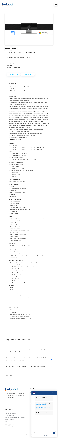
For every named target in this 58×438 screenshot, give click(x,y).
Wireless (47, 403)
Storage (48, 406)
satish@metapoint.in (11, 393)
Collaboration (39, 406)
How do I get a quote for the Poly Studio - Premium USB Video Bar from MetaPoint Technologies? (26, 373)
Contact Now (28, 74)
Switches (43, 403)
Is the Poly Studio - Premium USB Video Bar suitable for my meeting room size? (26, 366)
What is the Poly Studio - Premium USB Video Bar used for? (21, 344)
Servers (44, 406)
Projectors (47, 407)
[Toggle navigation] (55, 4)
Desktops (43, 407)
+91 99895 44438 (10, 395)
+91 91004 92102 (20, 395)
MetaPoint (38, 392)
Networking (39, 404)
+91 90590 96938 (10, 397)
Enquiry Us (14, 74)
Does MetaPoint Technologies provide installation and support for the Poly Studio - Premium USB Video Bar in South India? (26, 359)
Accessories (38, 408)
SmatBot (46, 435)
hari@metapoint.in (22, 393)
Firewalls (44, 404)
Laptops (38, 407)
